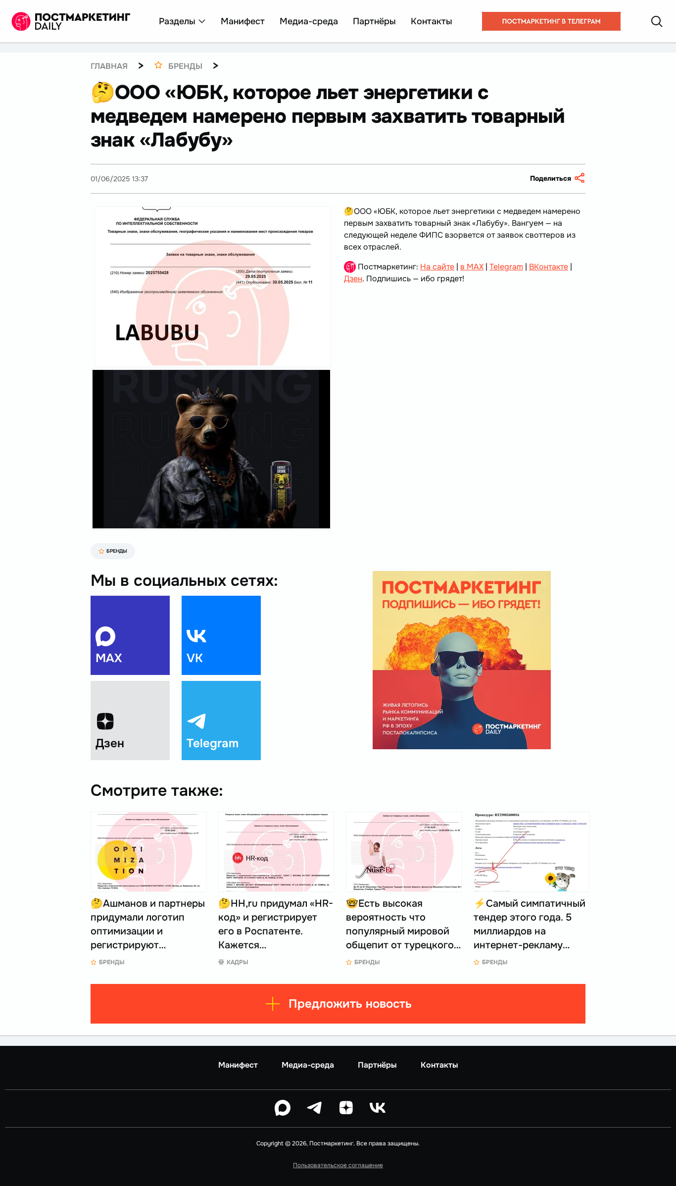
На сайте (437, 266)
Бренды (116, 551)
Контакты (431, 21)
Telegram (506, 266)
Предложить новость (350, 1003)
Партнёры (374, 21)
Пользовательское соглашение (338, 1165)
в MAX (471, 266)
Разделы (177, 21)
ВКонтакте (548, 266)
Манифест (243, 21)
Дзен (353, 278)
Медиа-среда (309, 21)
